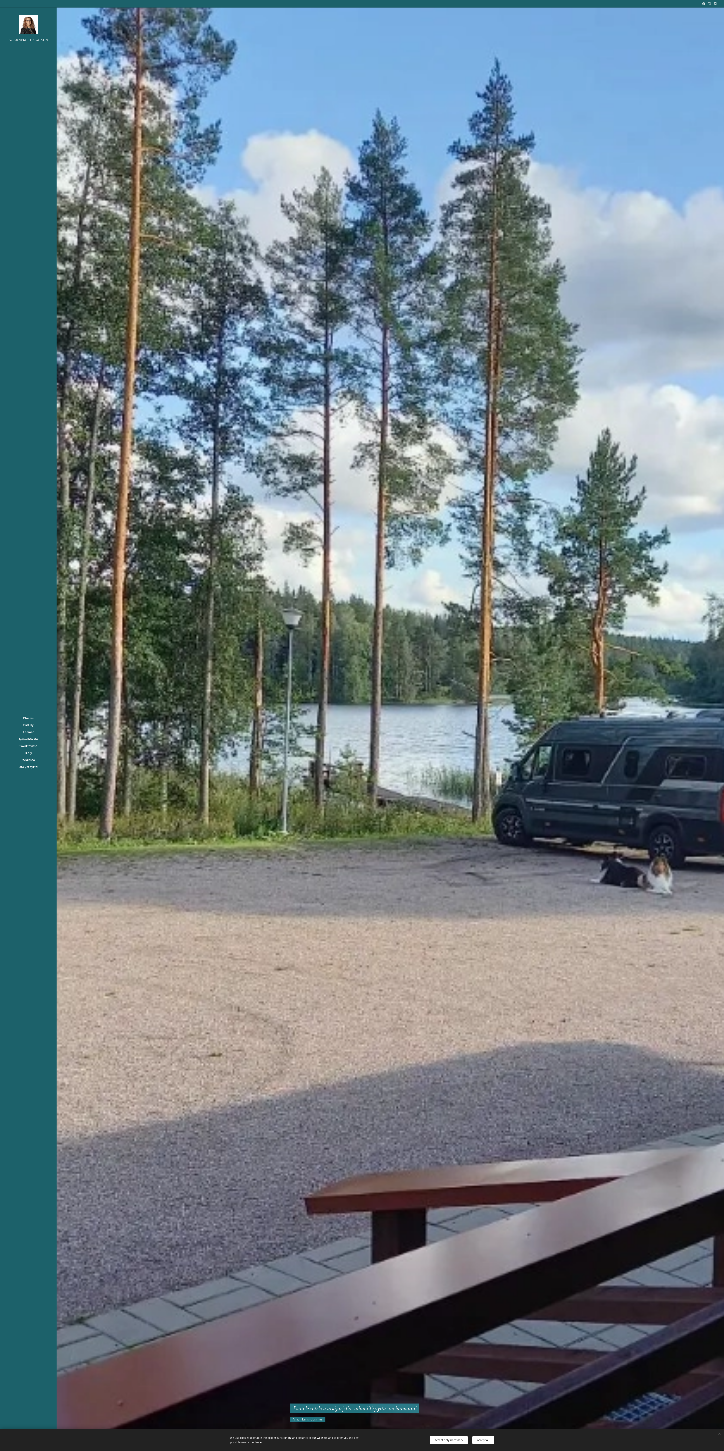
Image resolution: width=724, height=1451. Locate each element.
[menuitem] (28, 718)
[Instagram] (709, 4)
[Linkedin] (715, 4)
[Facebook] (703, 4)
